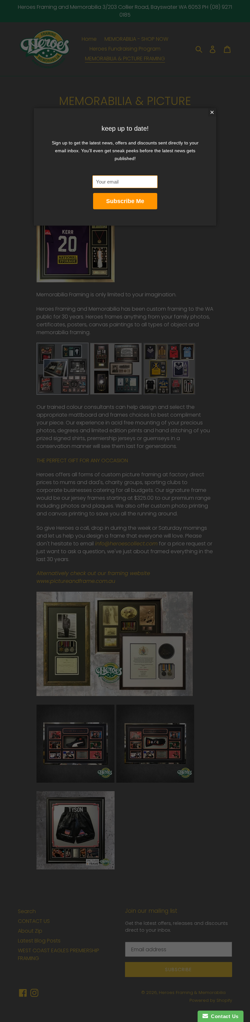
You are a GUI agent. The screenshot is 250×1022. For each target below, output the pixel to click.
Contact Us (223, 1016)
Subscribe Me (125, 201)
